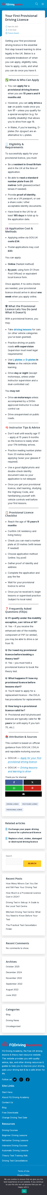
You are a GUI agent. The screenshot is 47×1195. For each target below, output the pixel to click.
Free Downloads (10, 1112)
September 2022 (14, 983)
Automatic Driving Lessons (15, 1150)
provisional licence (14, 810)
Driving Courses (10, 1130)
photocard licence (29, 804)
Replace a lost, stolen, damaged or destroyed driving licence (25, 840)
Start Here (7, 1092)
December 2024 (14, 972)
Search (9, 856)
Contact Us (7, 1102)
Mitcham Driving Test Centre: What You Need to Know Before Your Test (23, 916)
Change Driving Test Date (14, 1117)
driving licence (13, 804)
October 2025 (12, 966)
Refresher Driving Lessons (15, 1140)
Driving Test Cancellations (15, 1160)
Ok (24, 1191)
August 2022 (12, 989)
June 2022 (11, 995)
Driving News (12, 1020)
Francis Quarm (13, 33)
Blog (8, 1014)
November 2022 (14, 978)
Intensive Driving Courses (14, 1145)
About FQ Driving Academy (15, 1097)
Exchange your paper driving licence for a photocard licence (24, 831)
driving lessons (23, 329)
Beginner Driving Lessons (14, 1135)
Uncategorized (13, 1026)
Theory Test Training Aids (15, 1155)
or (24, 359)
